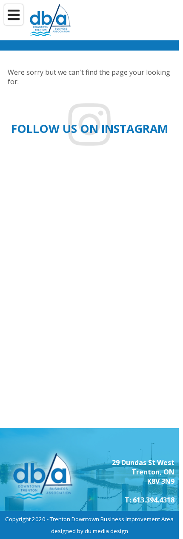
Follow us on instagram (89, 128)
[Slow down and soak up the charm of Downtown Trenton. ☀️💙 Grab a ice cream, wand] (139, 382)
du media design (106, 531)
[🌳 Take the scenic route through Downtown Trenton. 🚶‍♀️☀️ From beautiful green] (139, 200)
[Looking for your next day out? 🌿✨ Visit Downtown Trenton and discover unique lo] (139, 291)
